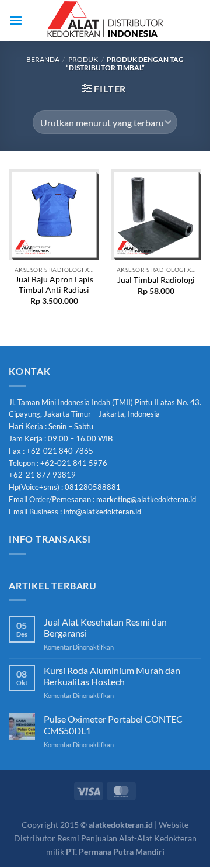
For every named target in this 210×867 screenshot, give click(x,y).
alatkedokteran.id (121, 825)
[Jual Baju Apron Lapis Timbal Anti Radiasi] (54, 214)
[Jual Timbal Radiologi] (156, 214)
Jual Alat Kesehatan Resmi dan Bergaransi (105, 627)
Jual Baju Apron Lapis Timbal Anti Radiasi (54, 285)
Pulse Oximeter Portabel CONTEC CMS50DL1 (113, 724)
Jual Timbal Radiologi (156, 280)
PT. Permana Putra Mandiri (115, 851)
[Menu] (16, 20)
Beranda (43, 59)
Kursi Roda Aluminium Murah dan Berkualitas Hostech (112, 676)
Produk (83, 59)
